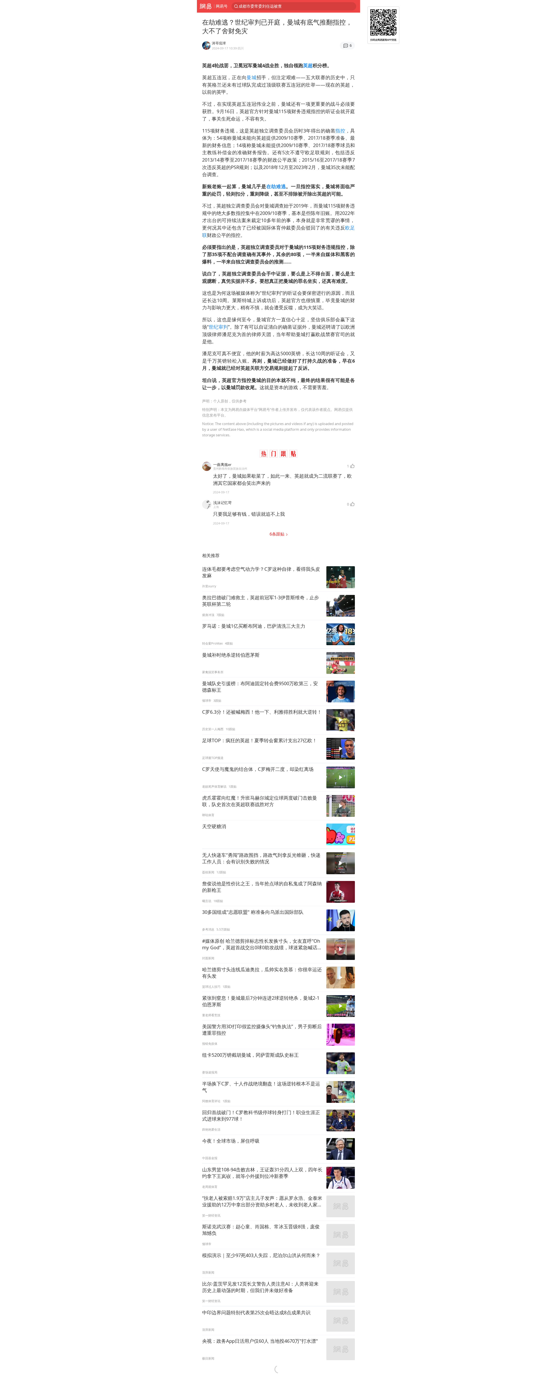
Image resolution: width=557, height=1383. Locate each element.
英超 (308, 65)
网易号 (222, 6)
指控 (340, 130)
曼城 (251, 77)
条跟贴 (277, 534)
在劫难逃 (276, 186)
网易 (205, 6)
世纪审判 (218, 327)
